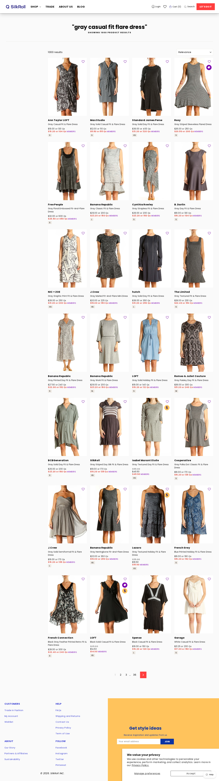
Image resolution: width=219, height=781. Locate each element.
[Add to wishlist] (83, 61)
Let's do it (206, 6)
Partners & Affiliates (16, 753)
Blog (81, 6)
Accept (190, 773)
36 (134, 675)
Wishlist (8, 721)
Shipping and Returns (68, 716)
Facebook (61, 747)
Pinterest (61, 765)
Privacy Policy (63, 727)
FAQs (58, 710)
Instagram (62, 753)
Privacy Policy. (140, 765)
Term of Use (63, 733)
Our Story (9, 747)
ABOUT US (66, 6)
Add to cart (67, 111)
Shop (35, 6)
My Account (11, 716)
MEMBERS (71, 131)
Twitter (60, 759)
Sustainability (12, 759)
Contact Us (62, 721)
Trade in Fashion (13, 710)
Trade (49, 6)
